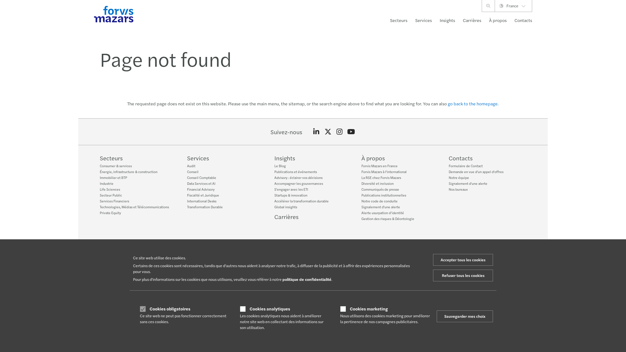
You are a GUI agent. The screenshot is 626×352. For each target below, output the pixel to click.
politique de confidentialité (306, 279)
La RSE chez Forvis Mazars (381, 177)
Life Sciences (110, 189)
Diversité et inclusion (377, 183)
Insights (447, 20)
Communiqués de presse (380, 189)
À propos (498, 20)
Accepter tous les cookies (463, 260)
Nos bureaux (458, 189)
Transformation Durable (205, 206)
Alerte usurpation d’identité (382, 212)
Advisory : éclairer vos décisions (298, 177)
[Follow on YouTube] (351, 131)
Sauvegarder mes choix (464, 316)
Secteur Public (111, 195)
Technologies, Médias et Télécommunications (134, 206)
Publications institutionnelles (383, 195)
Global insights (285, 206)
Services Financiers (114, 200)
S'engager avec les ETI (291, 189)
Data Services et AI (201, 183)
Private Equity (110, 212)
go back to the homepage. (473, 103)
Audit (191, 165)
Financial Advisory (201, 189)
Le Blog (280, 165)
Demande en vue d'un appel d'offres (476, 171)
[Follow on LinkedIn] (316, 131)
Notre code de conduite (379, 200)
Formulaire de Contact (466, 165)
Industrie (106, 183)
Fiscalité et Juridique (203, 195)
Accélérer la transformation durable (301, 200)
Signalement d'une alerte (380, 206)
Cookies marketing (369, 309)
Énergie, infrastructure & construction (128, 171)
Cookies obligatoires (170, 309)
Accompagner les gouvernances (298, 183)
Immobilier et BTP (113, 177)
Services (423, 20)
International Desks (201, 200)
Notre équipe (459, 177)
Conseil (193, 171)
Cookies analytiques (270, 309)
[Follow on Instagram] (339, 131)
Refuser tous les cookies (463, 275)
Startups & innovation (290, 195)
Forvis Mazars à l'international (384, 171)
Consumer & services (116, 165)
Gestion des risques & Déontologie (387, 218)
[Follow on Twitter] (328, 131)
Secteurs (398, 20)
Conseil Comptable (201, 177)
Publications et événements (295, 171)
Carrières (472, 20)
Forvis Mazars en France (379, 165)
